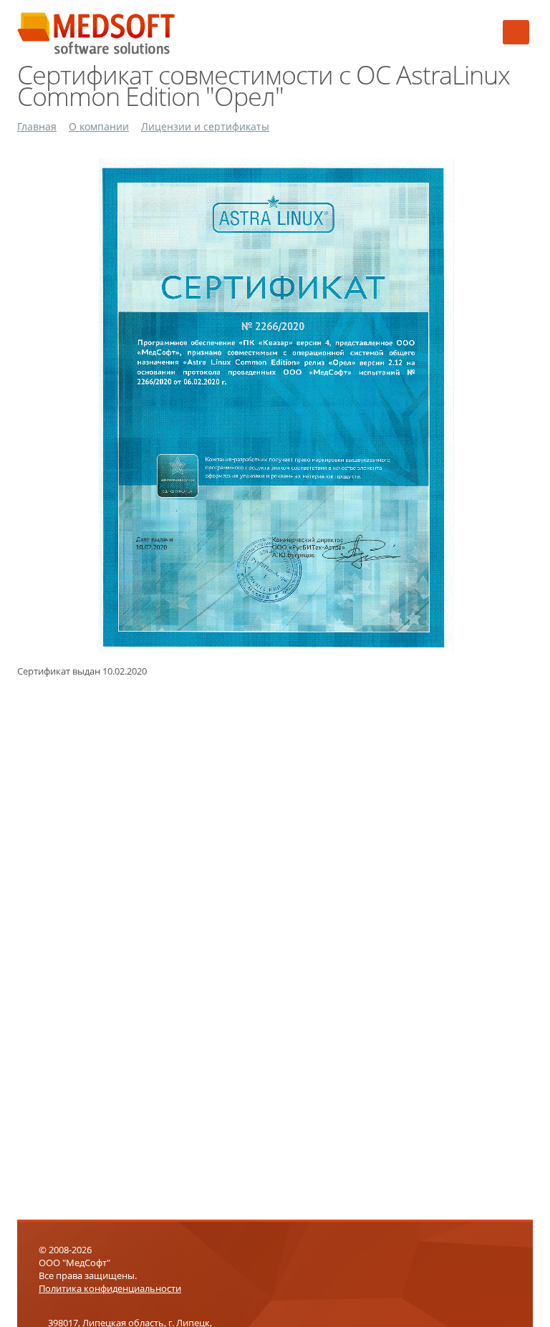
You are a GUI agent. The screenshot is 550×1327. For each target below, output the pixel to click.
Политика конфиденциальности (110, 1288)
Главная (37, 126)
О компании (99, 126)
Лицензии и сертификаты (205, 126)
